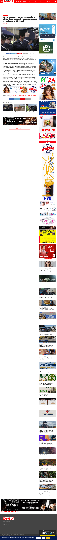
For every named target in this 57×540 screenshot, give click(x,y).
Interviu (24, 1)
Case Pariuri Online (15, 511)
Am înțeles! (47, 536)
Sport (48, 1)
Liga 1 (9, 511)
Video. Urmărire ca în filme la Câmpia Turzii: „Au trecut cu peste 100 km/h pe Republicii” (19, 113)
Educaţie (29, 1)
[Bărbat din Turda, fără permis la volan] (31, 110)
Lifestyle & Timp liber (37, 1)
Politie (18, 95)
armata (10, 95)
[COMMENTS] (31, 53)
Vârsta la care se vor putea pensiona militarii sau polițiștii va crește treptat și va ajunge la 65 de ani (19, 95)
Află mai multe (49, 533)
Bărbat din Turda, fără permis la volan (30, 112)
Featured (15, 95)
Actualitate (18, 1)
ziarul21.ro (5, 23)
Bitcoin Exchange (4, 511)
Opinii (44, 1)
